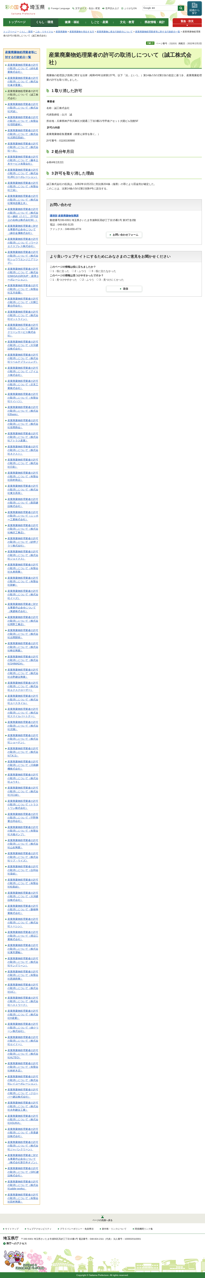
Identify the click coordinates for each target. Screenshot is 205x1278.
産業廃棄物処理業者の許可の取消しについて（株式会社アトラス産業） (23, 437)
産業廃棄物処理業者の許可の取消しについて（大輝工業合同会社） (23, 302)
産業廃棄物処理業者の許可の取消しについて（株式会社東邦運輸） (23, 949)
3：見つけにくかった (111, 279)
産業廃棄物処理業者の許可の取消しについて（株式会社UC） (23, 988)
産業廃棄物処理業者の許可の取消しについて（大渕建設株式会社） (23, 896)
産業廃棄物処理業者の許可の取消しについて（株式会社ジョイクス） (23, 555)
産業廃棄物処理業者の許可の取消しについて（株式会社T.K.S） (23, 752)
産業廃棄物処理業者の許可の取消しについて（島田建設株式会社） (23, 503)
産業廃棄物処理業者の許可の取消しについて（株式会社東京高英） (23, 489)
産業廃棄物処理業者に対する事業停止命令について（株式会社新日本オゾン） (23, 1159)
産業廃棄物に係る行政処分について (115, 31)
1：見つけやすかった (65, 279)
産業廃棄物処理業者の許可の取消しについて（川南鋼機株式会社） (23, 765)
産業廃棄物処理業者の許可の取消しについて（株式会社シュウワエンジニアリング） (23, 257)
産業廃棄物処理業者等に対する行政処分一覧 (157, 31)
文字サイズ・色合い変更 (87, 8)
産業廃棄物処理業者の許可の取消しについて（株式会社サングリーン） (23, 962)
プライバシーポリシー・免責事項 (77, 1229)
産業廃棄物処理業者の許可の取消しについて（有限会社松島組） (23, 883)
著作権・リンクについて (114, 1229)
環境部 (53, 215)
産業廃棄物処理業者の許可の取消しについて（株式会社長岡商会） (23, 424)
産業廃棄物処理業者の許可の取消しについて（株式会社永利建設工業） (23, 1106)
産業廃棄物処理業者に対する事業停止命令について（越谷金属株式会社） (23, 229)
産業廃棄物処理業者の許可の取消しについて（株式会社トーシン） (23, 923)
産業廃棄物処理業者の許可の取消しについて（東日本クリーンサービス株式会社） (23, 330)
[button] (187, 25)
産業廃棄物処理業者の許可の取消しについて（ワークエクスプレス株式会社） (23, 243)
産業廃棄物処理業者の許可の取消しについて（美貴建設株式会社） (23, 1133)
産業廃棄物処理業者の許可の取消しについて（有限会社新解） (23, 581)
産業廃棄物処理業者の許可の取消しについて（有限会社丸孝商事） (23, 568)
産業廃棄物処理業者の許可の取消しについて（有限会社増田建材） (23, 121)
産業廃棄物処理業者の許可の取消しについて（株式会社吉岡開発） (23, 634)
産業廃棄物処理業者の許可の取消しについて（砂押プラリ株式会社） (23, 542)
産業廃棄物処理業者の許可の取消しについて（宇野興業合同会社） (23, 818)
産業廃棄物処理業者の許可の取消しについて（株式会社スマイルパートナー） (23, 713)
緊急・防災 (187, 21)
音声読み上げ (112, 8)
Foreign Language (60, 8)
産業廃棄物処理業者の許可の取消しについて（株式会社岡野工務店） (23, 621)
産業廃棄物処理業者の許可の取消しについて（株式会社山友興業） (23, 844)
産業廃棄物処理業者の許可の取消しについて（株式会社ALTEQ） (23, 1054)
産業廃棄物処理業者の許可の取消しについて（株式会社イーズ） (23, 595)
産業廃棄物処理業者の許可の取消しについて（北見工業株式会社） (23, 385)
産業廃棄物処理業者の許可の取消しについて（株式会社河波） (23, 108)
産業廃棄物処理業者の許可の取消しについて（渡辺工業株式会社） (23, 936)
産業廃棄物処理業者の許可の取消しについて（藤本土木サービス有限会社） (23, 160)
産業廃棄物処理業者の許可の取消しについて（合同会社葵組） (23, 870)
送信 (125, 288)
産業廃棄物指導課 (68, 215)
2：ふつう (80, 271)
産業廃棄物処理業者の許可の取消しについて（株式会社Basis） (23, 411)
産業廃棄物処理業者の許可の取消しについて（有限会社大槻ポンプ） (23, 831)
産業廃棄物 (61, 31)
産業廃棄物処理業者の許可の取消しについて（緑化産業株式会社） (23, 68)
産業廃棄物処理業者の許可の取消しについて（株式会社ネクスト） (23, 450)
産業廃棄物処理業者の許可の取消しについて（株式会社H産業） (23, 1014)
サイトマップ (12, 1229)
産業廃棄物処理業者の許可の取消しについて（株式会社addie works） (23, 1185)
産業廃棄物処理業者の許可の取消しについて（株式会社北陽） (23, 726)
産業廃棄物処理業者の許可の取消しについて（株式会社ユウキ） (23, 778)
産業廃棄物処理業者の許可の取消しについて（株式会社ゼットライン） (23, 315)
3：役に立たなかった (104, 271)
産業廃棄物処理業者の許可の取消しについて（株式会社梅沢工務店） (23, 529)
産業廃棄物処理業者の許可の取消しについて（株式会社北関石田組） (23, 134)
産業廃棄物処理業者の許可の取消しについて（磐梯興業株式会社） (23, 909)
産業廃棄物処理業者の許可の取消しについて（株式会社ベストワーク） (23, 1001)
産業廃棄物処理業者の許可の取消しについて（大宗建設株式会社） (23, 345)
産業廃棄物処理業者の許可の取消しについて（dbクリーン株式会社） (23, 1028)
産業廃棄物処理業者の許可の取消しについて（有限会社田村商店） (23, 476)
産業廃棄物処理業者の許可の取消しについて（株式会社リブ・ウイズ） (23, 857)
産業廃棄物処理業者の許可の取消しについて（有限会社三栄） (23, 186)
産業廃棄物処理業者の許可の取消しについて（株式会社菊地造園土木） (23, 200)
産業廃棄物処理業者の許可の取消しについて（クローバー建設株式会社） (23, 1093)
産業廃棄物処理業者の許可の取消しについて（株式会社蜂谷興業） (23, 647)
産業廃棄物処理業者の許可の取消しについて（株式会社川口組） (23, 791)
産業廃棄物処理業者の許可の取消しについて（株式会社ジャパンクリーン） (23, 1146)
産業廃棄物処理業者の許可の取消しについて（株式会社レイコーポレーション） (23, 1080)
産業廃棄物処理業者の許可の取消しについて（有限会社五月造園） (23, 289)
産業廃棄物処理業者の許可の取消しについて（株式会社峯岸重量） (23, 82)
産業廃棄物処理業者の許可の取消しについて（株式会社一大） (23, 147)
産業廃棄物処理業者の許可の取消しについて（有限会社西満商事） (23, 975)
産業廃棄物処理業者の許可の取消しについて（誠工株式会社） (23, 95)
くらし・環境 (26, 31)
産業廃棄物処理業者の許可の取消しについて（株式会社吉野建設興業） (23, 673)
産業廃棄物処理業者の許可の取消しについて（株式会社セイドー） (23, 1041)
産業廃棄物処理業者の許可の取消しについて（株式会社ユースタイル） (23, 699)
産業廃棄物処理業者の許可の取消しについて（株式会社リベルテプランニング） (23, 358)
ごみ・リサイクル (44, 31)
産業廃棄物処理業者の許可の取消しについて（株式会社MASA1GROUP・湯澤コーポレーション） (23, 274)
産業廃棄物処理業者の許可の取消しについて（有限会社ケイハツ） (23, 398)
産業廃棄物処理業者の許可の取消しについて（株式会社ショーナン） (23, 739)
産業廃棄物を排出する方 (82, 31)
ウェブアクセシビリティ (39, 1229)
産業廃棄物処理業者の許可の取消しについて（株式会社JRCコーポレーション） (23, 173)
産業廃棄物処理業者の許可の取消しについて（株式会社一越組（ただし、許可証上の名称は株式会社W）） (23, 214)
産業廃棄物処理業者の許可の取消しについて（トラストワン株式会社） (23, 805)
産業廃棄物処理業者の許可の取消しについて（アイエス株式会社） (23, 371)
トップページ (10, 31)
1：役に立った (61, 271)
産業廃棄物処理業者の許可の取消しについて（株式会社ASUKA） (23, 1120)
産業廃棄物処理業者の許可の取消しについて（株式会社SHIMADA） (23, 660)
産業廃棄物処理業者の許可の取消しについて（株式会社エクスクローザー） (23, 686)
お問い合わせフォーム (125, 234)
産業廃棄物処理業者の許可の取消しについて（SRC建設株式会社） (23, 1172)
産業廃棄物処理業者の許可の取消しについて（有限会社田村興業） (23, 1198)
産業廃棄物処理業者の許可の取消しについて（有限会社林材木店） (23, 1067)
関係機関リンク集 (144, 1229)
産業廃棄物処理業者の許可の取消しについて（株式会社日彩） (23, 463)
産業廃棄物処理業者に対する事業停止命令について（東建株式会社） (23, 608)
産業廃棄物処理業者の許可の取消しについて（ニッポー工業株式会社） (23, 516)
